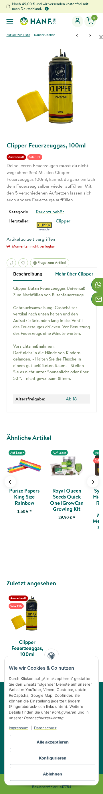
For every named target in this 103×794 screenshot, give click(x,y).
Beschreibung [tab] (27, 274)
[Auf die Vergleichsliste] (11, 262)
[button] (77, 21)
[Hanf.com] (37, 21)
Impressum (18, 728)
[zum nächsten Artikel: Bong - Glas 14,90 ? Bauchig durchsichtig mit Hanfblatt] (90, 36)
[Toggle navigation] (10, 21)
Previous (10, 481)
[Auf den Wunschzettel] (23, 262)
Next (92, 481)
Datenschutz (45, 728)
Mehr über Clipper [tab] (74, 274)
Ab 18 (71, 399)
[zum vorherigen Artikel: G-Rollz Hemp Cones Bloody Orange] (77, 36)
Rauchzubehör (50, 211)
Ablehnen (52, 773)
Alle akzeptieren (53, 742)
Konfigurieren (52, 757)
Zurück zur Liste (18, 34)
